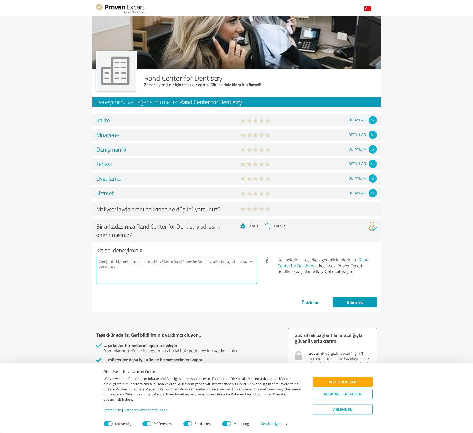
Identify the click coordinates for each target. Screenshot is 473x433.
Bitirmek (355, 302)
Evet (254, 226)
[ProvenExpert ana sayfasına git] (120, 12)
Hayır (279, 226)
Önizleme (310, 302)
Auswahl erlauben (343, 394)
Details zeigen (271, 423)
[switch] (146, 423)
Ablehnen (343, 409)
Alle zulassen (343, 382)
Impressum (112, 410)
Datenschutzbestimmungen (146, 410)
